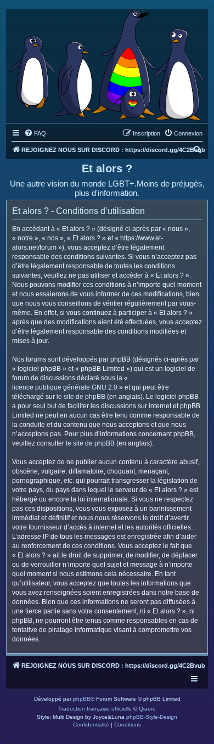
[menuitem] (35, 133)
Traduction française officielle (95, 709)
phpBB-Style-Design (151, 717)
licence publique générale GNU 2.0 (64, 387)
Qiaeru (147, 709)
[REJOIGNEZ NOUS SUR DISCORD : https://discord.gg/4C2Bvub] (107, 63)
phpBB (82, 699)
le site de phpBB (81, 397)
